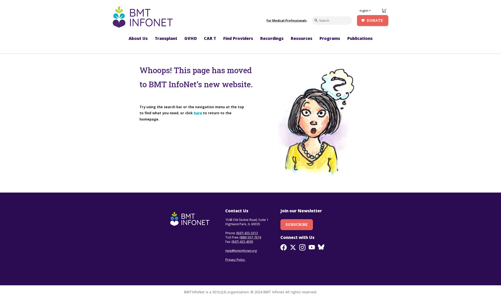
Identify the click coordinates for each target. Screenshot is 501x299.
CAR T (210, 38)
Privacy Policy (235, 260)
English (364, 11)
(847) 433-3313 (247, 233)
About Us (138, 38)
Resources (301, 38)
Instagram (302, 247)
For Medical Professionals (287, 20)
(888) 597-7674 (250, 237)
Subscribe (297, 224)
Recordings (272, 38)
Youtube (312, 247)
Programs (329, 38)
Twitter (293, 247)
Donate (375, 20)
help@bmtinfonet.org (241, 251)
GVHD (190, 38)
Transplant (166, 38)
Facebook (283, 247)
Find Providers (238, 38)
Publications (360, 38)
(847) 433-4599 (242, 242)
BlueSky (321, 247)
